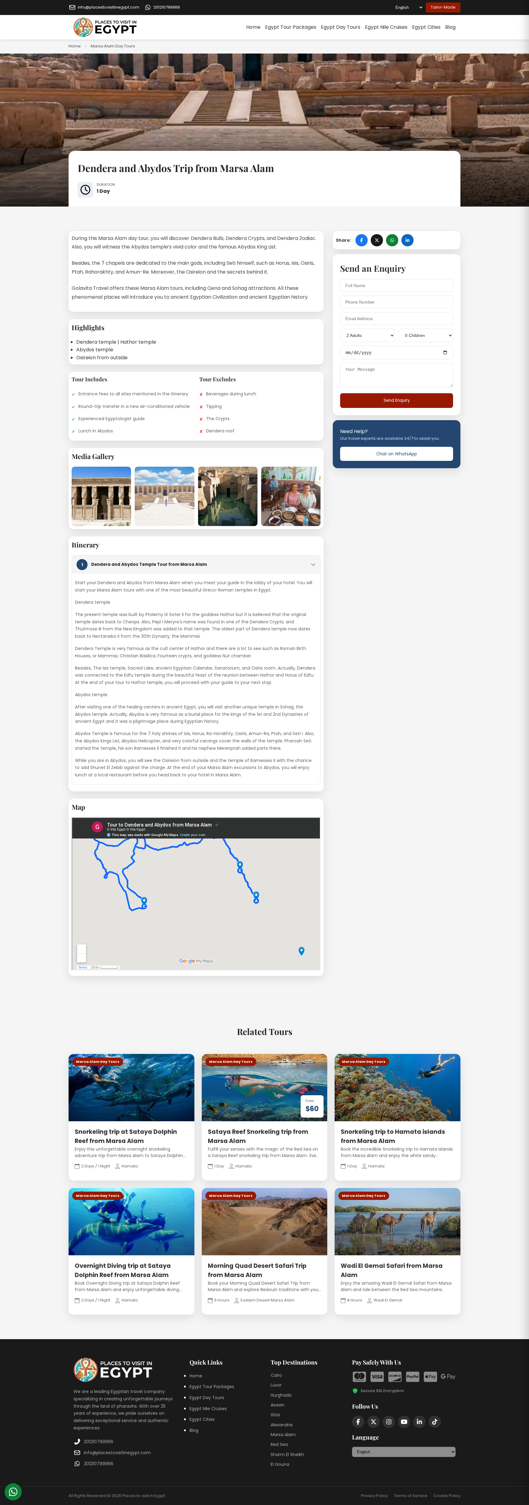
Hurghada (281, 1395)
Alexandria (282, 1425)
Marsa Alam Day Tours (113, 46)
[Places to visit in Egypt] (105, 27)
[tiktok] (435, 1422)
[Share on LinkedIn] (407, 240)
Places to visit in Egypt (143, 1496)
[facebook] (358, 1422)
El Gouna (280, 1464)
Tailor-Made (443, 7)
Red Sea (279, 1444)
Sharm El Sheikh (287, 1454)
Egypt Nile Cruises (386, 27)
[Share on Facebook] (361, 240)
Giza (275, 1415)
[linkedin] (419, 1422)
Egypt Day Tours (340, 27)
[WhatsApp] (13, 1491)
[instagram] (389, 1422)
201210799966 (98, 1442)
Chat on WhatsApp (396, 453)
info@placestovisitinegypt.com (117, 1453)
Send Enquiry (397, 400)
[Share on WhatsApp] (392, 240)
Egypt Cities (426, 27)
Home (253, 27)
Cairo (276, 1375)
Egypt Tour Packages (290, 27)
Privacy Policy (374, 1496)
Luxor (276, 1385)
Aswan (277, 1405)
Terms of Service (410, 1496)
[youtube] (404, 1422)
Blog (450, 27)
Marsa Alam (283, 1435)
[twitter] (373, 1422)
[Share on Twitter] (377, 240)
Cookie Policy (446, 1496)
